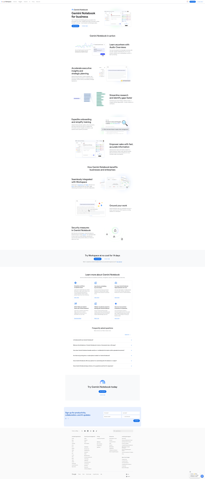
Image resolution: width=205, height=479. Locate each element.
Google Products (96, 474)
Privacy (79, 474)
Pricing (33, 1)
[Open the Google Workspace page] (6, 1)
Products (20, 1)
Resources (38, 1)
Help (101, 474)
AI (29, 1)
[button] (202, 476)
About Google (88, 474)
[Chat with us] (202, 476)
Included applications (76, 436)
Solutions (15, 1)
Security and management (89, 436)
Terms (83, 474)
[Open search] (188, 2)
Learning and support (126, 436)
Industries (25, 1)
